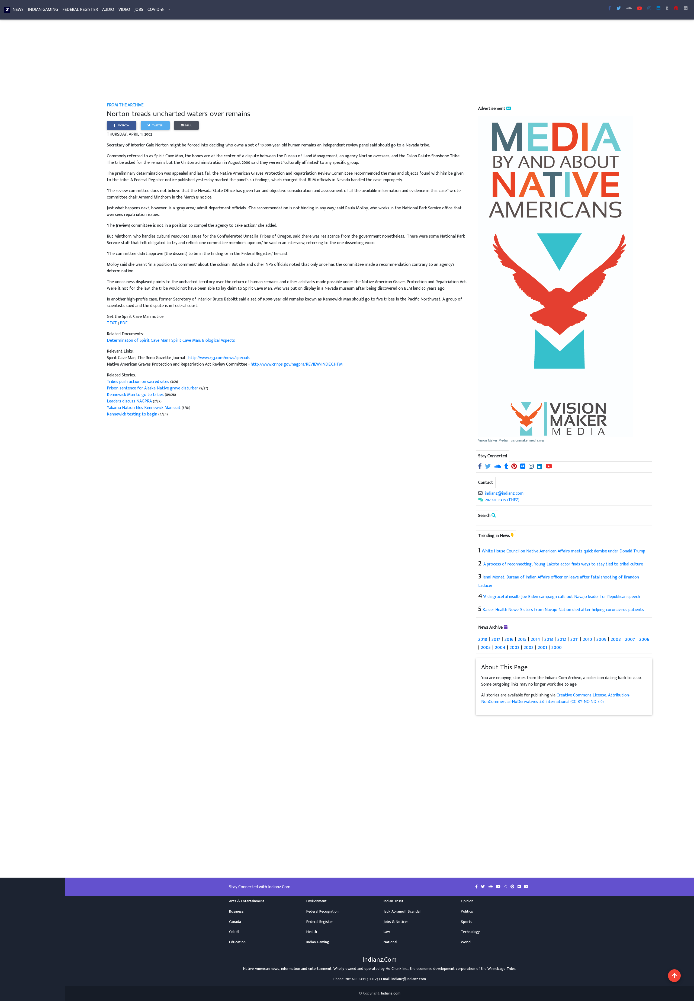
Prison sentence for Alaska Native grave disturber (152, 388)
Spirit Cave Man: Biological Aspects (203, 340)
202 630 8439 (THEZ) (502, 500)
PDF (123, 323)
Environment (316, 901)
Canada (235, 922)
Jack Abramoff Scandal (402, 911)
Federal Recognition (322, 911)
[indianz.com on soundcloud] (498, 467)
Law (387, 932)
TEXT (112, 323)
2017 (495, 639)
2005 (486, 647)
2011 (574, 639)
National (390, 942)
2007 (630, 639)
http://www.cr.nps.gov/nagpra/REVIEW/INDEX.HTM (297, 364)
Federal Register (80, 9)
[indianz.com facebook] (609, 8)
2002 (529, 647)
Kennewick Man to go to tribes (135, 394)
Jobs (138, 9)
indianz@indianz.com (504, 493)
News (18, 9)
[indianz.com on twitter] (488, 467)
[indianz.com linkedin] (658, 8)
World (466, 942)
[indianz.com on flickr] (686, 8)
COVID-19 (155, 9)
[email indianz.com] (480, 493)
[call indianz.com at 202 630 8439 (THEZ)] (480, 500)
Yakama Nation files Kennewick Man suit (144, 407)
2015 (522, 639)
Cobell (234, 932)
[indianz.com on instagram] (532, 467)
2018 (482, 639)
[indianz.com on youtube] (639, 8)
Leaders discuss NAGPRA (129, 401)
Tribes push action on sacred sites (138, 381)
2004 (500, 647)
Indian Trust (393, 901)
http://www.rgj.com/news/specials (219, 358)
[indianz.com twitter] (618, 8)
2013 (548, 639)
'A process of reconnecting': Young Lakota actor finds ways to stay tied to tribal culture (563, 564)
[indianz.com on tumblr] (667, 8)
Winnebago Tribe (501, 968)
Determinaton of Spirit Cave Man (137, 340)
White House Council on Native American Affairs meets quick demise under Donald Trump (563, 551)
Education (237, 942)
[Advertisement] (269, 62)
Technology (470, 932)
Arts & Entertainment (246, 901)
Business (236, 911)
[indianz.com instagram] (649, 8)
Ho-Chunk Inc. (397, 968)
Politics (467, 911)
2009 (601, 639)
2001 (542, 647)
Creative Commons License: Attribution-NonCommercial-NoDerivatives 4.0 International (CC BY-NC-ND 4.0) (555, 698)
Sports (466, 922)
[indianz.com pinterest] (676, 8)
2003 (514, 647)
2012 (561, 639)
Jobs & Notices (396, 922)
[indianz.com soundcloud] (629, 8)
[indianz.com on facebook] (480, 467)
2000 (556, 647)
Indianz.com (390, 993)
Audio (108, 9)
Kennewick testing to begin (132, 414)
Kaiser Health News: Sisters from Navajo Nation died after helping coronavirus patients (563, 609)
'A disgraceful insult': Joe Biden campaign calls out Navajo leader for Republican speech (561, 596)
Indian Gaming (43, 9)
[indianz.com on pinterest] (514, 467)
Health (311, 932)
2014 (535, 639)
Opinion (467, 901)
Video (124, 9)
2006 (644, 639)
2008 (616, 639)
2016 (509, 639)
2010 (587, 639)
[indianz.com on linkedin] (540, 467)
